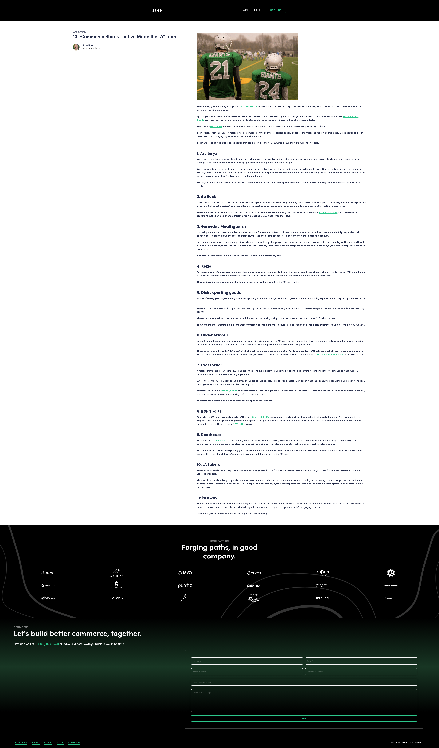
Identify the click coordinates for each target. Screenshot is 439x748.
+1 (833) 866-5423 (47, 644)
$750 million (239, 424)
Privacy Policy (21, 742)
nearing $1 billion (228, 390)
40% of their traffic (260, 417)
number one (221, 440)
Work (245, 10)
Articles (60, 742)
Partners (256, 10)
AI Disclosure (74, 742)
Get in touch (275, 10)
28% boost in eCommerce (330, 354)
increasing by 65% (328, 212)
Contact (48, 742)
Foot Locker (216, 126)
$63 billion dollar (249, 106)
